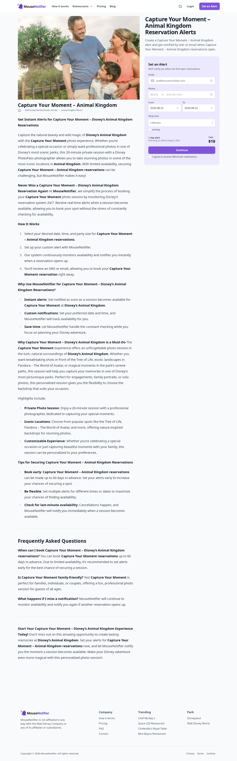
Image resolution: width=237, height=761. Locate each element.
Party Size (153, 116)
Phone (151, 88)
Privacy (190, 753)
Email (151, 74)
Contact (103, 733)
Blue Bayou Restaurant (152, 733)
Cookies (210, 753)
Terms (200, 753)
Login (190, 6)
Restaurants (81, 6)
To (184, 102)
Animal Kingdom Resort (71, 110)
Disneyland (194, 718)
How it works (60, 6)
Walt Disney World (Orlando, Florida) (41, 110)
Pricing (101, 6)
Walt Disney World (198, 723)
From (151, 102)
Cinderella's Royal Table (152, 728)
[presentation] (164, 108)
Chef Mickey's (146, 718)
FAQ (101, 728)
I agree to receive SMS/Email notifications (174, 156)
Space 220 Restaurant (151, 723)
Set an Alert (209, 6)
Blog (113, 6)
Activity (156, 129)
